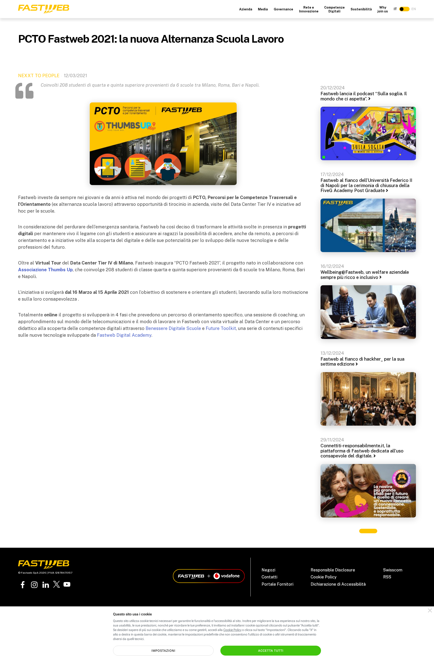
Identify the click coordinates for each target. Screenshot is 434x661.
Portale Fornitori (277, 584)
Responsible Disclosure (333, 570)
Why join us (382, 9)
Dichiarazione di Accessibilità (338, 584)
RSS (387, 577)
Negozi (268, 570)
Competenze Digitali (334, 9)
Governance (283, 9)
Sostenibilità (361, 9)
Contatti (269, 577)
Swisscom (392, 570)
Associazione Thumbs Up (45, 269)
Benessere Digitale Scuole (173, 328)
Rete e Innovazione (308, 9)
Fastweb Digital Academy (124, 335)
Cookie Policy (324, 577)
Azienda (245, 9)
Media (263, 9)
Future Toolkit (221, 328)
